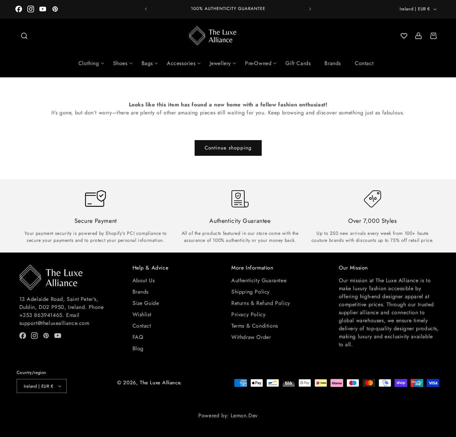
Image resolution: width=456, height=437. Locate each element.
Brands (332, 63)
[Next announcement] (310, 9)
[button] (24, 35)
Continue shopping (228, 147)
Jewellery (220, 63)
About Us (144, 280)
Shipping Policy (250, 292)
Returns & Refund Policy (260, 303)
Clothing (88, 63)
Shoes (120, 63)
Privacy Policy (248, 314)
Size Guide (146, 303)
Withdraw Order (251, 337)
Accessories (181, 63)
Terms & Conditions (254, 326)
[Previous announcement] (146, 9)
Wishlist (142, 314)
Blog (138, 348)
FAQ (138, 337)
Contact (364, 63)
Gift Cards (297, 63)
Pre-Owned (258, 63)
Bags (147, 63)
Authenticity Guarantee (258, 280)
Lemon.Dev (244, 415)
